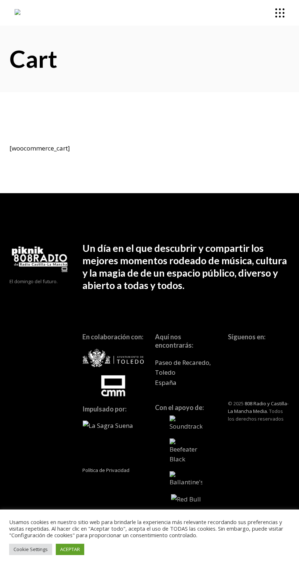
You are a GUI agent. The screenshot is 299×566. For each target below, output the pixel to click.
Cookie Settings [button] (30, 549)
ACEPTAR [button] (70, 549)
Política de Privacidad (105, 470)
